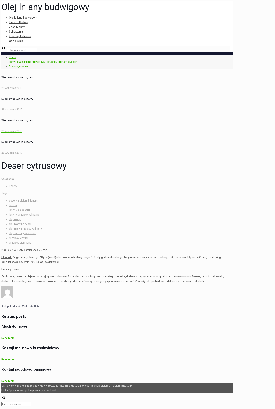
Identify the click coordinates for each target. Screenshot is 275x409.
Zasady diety (17, 27)
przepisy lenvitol (18, 237)
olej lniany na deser (20, 223)
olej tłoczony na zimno (22, 233)
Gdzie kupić (16, 41)
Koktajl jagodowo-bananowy (26, 369)
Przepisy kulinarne (20, 36)
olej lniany (15, 219)
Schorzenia (16, 31)
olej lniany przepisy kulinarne (26, 228)
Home (12, 57)
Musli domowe (14, 326)
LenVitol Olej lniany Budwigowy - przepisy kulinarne (39, 61)
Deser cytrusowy (19, 66)
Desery (73, 61)
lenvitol (13, 205)
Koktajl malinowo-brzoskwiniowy (30, 348)
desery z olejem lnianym (23, 200)
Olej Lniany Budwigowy (23, 17)
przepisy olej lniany (20, 242)
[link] (38, 49)
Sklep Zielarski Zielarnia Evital (21, 306)
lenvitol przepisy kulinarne (24, 214)
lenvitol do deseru (19, 209)
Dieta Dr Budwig (18, 22)
